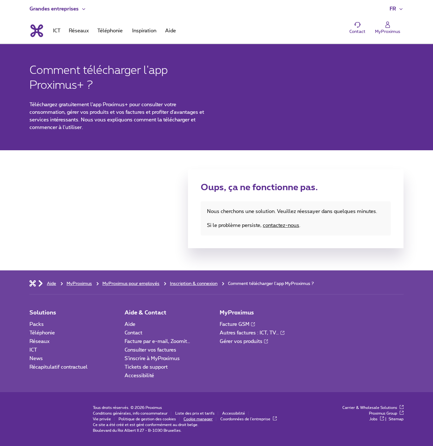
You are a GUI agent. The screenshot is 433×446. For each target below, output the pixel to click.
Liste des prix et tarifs (195, 413)
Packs (36, 324)
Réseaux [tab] (79, 30)
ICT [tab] (57, 30)
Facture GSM (234, 324)
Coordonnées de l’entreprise (245, 419)
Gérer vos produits (241, 341)
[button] (57, 9)
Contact (133, 332)
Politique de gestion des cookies (147, 419)
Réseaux (39, 341)
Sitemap (396, 419)
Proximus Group (383, 413)
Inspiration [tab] (144, 30)
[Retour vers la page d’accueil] (36, 31)
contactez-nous (281, 225)
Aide (130, 324)
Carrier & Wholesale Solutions (370, 408)
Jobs (373, 419)
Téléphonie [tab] (110, 30)
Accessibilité (139, 375)
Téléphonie (42, 332)
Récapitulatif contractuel (58, 367)
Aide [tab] (170, 30)
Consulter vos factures (150, 349)
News (36, 358)
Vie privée (102, 419)
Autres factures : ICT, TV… (249, 332)
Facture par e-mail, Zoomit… (157, 341)
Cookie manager (198, 419)
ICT (33, 349)
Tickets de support (147, 367)
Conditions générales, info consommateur (130, 413)
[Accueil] (32, 283)
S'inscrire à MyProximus (153, 358)
